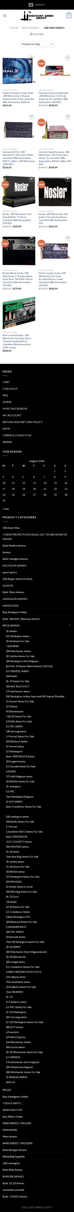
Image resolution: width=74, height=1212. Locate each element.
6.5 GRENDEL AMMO (17, 671)
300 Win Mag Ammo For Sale (21, 891)
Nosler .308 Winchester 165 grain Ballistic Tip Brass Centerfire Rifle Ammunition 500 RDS (17, 219)
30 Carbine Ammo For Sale (20, 656)
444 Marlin (11, 676)
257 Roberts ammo (16, 1001)
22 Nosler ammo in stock (19, 886)
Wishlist (7, 441)
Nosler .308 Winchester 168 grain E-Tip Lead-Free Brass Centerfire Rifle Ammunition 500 (53, 219)
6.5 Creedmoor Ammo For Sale (22, 966)
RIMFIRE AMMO (13, 1176)
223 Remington (14, 751)
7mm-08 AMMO (14, 991)
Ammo (6, 552)
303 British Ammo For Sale (20, 781)
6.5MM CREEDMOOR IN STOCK (23, 971)
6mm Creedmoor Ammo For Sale (23, 806)
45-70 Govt (12, 896)
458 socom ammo (15, 1047)
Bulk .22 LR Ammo (13, 1183)
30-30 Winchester (16, 956)
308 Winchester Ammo (18, 651)
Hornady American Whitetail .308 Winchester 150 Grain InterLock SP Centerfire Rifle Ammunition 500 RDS (53, 98)
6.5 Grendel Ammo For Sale (20, 766)
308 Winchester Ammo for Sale (23, 1072)
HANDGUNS (11, 605)
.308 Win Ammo (15, 811)
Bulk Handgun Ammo (15, 558)
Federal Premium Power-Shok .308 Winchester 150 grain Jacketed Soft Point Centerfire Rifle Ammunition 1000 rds (18, 98)
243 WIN (11, 771)
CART (6, 382)
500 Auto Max (11, 527)
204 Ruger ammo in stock (18, 578)
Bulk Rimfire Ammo (14, 545)
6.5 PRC (10, 791)
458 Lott (10, 1082)
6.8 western (12, 1032)
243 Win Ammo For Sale (19, 721)
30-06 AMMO (13, 946)
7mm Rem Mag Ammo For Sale (22, 856)
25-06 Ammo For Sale (17, 866)
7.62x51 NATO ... (13, 1103)
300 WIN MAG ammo (17, 846)
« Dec (6, 508)
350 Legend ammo (16, 761)
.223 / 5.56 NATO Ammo (19, 841)
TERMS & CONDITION (17, 435)
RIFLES (7, 1089)
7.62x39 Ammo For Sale (18, 716)
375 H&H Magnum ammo (19, 776)
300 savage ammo (15, 961)
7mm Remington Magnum (19, 796)
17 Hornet (11, 826)
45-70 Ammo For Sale (17, 681)
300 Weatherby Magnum (19, 1067)
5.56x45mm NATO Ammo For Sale (24, 831)
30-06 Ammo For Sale (17, 641)
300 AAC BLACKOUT (18, 686)
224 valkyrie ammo (16, 976)
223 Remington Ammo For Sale (22, 876)
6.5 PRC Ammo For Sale (18, 1007)
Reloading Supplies (14, 1156)
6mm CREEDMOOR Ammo (20, 756)
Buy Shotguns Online (15, 612)
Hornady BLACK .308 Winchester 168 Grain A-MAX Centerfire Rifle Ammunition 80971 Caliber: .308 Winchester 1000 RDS (19, 158)
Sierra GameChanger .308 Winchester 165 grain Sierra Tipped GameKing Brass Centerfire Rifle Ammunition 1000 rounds (17, 341)
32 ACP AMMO (14, 801)
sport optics (10, 572)
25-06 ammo (12, 851)
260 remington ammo (17, 816)
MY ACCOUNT (12, 415)
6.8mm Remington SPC (18, 916)
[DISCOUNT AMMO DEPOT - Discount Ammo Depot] (37, 15)
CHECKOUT (10, 388)
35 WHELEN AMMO (17, 1077)
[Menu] (5, 15)
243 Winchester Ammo (18, 1042)
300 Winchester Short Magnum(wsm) (26, 951)
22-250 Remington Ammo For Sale (25, 1022)
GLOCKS (8, 585)
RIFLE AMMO (30, 27)
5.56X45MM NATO (16, 926)
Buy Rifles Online (13, 1116)
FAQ (5, 395)
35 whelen (11, 631)
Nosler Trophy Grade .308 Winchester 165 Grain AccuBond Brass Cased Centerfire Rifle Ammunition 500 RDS (53, 279)
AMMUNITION (12, 1109)
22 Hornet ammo (15, 746)
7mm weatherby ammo (18, 981)
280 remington (11, 1163)
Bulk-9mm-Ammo (13, 592)
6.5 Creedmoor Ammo (18, 911)
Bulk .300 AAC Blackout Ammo (21, 618)
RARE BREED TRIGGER (17, 1123)
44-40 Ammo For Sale (17, 906)
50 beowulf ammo (15, 936)
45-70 (9, 996)
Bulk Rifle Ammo (13, 1169)
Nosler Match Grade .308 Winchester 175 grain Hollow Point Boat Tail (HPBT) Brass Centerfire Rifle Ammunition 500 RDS (18, 279)
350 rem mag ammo (16, 1017)
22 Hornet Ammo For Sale (20, 701)
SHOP (6, 428)
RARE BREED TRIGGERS (18, 1143)
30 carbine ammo (15, 861)
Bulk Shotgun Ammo (15, 1149)
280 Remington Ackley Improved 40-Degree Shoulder (35, 696)
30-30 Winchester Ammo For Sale (24, 1052)
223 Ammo (12, 706)
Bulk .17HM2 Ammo (15, 1196)
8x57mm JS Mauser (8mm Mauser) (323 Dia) (29, 666)
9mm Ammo (10, 1136)
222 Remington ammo (18, 636)
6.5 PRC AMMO (14, 726)
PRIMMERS (10, 1129)
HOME (7, 402)
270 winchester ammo (18, 691)
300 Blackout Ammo (17, 741)
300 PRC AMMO (15, 931)
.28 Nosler (11, 901)
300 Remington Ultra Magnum (22, 661)
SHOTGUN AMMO (15, 565)
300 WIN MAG (14, 881)
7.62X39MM (12, 646)
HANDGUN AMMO (15, 598)
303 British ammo (15, 871)
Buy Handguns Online (15, 1096)
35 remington (13, 786)
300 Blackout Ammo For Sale (21, 921)
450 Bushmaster (15, 711)
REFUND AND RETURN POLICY (23, 422)
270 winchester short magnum (22, 1062)
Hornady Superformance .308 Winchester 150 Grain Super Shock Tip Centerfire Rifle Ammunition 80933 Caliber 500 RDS (55, 158)
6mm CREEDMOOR (16, 836)
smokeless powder (14, 1189)
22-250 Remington (16, 1012)
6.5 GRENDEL (13, 1057)
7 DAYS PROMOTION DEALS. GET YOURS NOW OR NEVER (35, 537)
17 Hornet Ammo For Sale (20, 736)
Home (13, 27)
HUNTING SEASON (15, 408)
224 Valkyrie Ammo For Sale (21, 986)
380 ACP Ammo (14, 1027)
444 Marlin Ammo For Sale (20, 821)
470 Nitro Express (16, 1037)
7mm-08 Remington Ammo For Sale (25, 941)
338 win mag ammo (16, 731)
